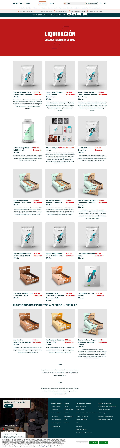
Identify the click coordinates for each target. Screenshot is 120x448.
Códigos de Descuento (104, 409)
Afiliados (78, 422)
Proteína (29, 8)
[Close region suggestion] (24, 433)
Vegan (65, 419)
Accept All (103, 442)
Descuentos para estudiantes (105, 416)
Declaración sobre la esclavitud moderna (86, 413)
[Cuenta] (101, 3)
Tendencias (22, 8)
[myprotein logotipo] (21, 3)
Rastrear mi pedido (56, 422)
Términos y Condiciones (82, 416)
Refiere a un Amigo (107, 406)
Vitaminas (44, 8)
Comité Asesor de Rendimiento (84, 432)
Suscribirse (8, 405)
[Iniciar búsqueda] (65, 3)
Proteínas (66, 413)
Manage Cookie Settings (82, 442)
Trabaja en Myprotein (81, 429)
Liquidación (85, 8)
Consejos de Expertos (95, 8)
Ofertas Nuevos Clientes (73, 8)
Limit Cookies (94, 442)
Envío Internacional (56, 419)
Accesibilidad (79, 426)
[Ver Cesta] (105, 3)
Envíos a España (56, 426)
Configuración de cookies (10, 425)
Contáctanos (55, 409)
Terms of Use (49, 446)
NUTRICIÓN (42, 3)
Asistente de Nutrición (92, 3)
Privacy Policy (42, 446)
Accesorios (62, 8)
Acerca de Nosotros (81, 406)
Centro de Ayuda (56, 413)
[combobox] (80, 3)
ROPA (52, 3)
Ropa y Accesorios (69, 409)
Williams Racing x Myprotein (105, 419)
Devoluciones (55, 416)
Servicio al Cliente (56, 406)
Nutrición (66, 406)
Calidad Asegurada (80, 409)
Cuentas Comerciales (81, 419)
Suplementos (36, 8)
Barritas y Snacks (53, 8)
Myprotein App (102, 413)
